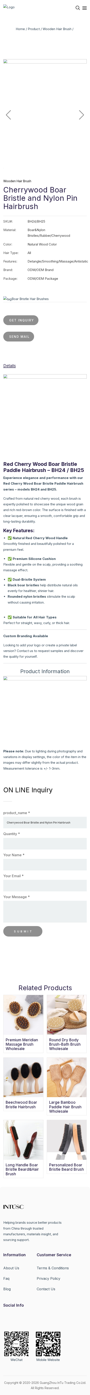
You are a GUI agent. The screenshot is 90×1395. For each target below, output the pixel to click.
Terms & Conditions (53, 1268)
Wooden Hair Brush (57, 29)
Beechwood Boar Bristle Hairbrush (21, 1104)
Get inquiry (21, 320)
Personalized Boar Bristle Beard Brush (66, 1167)
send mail (19, 336)
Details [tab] (9, 365)
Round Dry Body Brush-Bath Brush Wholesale (65, 1044)
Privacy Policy (48, 1278)
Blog (7, 1289)
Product (34, 29)
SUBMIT (23, 931)
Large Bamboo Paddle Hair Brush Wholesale (65, 1107)
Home (20, 29)
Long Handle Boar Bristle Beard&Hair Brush (22, 1169)
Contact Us (46, 1289)
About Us (11, 1268)
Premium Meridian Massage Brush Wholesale (22, 1044)
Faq (6, 1278)
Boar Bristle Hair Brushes (30, 299)
